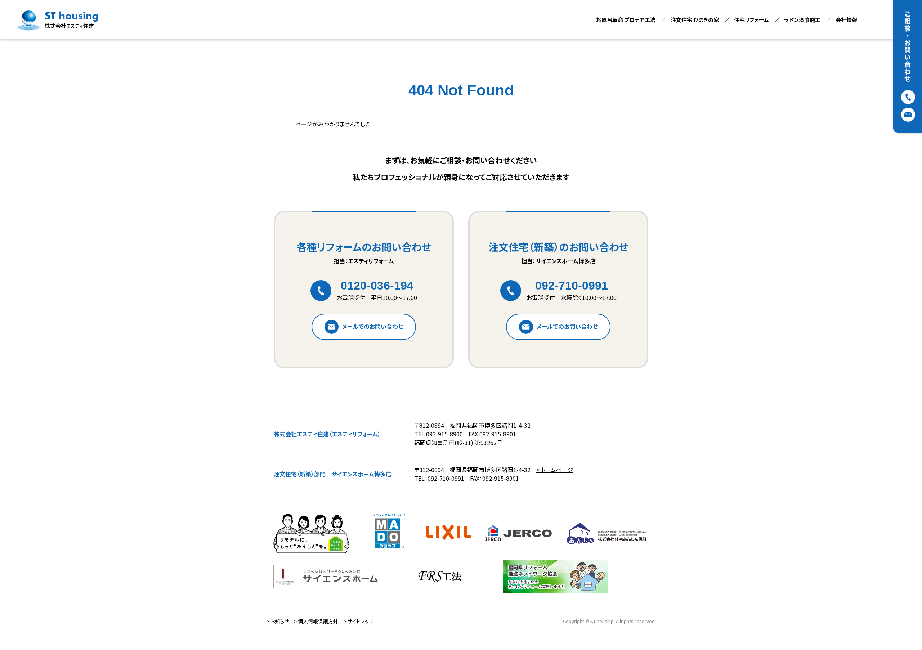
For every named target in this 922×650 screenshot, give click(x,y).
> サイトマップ (358, 621)
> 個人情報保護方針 (316, 621)
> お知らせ (277, 621)
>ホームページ (554, 469)
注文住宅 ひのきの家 (695, 19)
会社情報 (846, 19)
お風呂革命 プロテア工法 (625, 19)
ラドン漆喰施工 (802, 19)
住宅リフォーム (751, 19)
